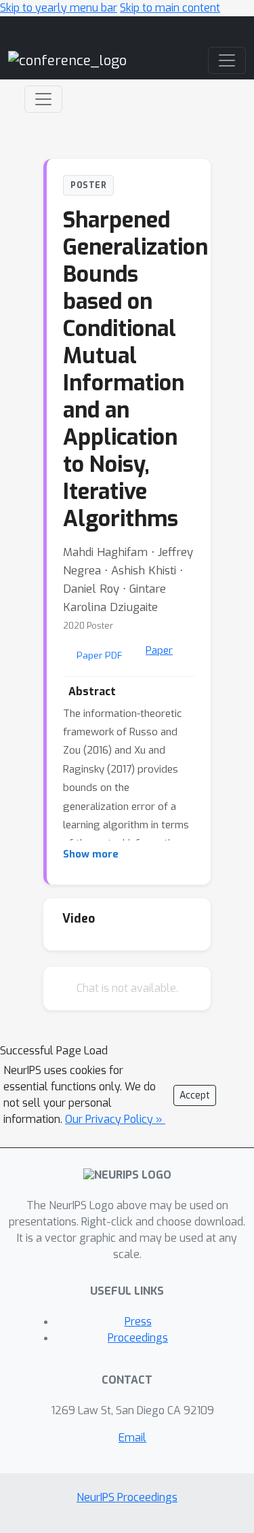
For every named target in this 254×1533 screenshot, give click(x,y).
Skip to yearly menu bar (58, 8)
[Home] (67, 60)
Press (138, 1321)
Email (132, 1437)
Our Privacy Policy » (115, 1119)
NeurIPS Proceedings (127, 1497)
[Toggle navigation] (43, 99)
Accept (194, 1095)
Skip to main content (170, 8)
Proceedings (138, 1338)
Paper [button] (159, 650)
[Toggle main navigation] (227, 60)
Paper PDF (100, 655)
